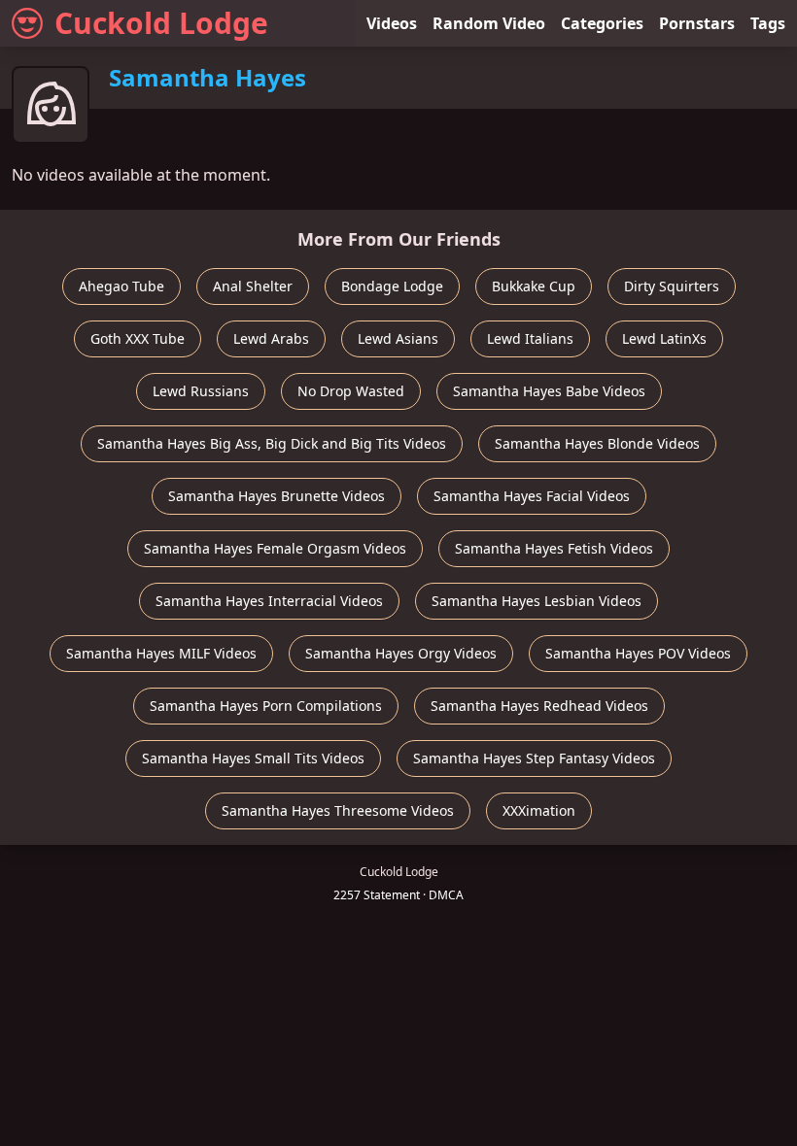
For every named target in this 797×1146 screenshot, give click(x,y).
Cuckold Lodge (161, 23)
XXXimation (538, 810)
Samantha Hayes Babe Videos (549, 391)
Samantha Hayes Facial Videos (531, 496)
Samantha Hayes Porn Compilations (266, 705)
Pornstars (697, 23)
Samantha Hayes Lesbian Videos (536, 600)
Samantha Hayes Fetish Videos (554, 548)
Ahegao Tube (121, 286)
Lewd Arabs (271, 338)
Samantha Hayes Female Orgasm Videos (275, 548)
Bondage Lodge (392, 286)
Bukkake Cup (533, 286)
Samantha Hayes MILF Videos (161, 653)
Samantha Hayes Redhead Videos (539, 705)
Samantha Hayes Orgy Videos (401, 653)
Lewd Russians (201, 391)
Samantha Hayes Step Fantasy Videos (534, 758)
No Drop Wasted (350, 391)
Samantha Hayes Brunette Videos (276, 496)
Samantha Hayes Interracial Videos (269, 600)
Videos (391, 23)
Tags (767, 23)
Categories (602, 23)
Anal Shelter (253, 286)
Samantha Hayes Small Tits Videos (253, 758)
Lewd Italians (530, 338)
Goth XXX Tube (137, 338)
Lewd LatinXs (664, 338)
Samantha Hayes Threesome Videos (338, 810)
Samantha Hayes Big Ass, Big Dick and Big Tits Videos (271, 443)
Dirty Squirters (671, 286)
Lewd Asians (398, 338)
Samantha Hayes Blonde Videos (597, 443)
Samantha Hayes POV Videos (638, 653)
